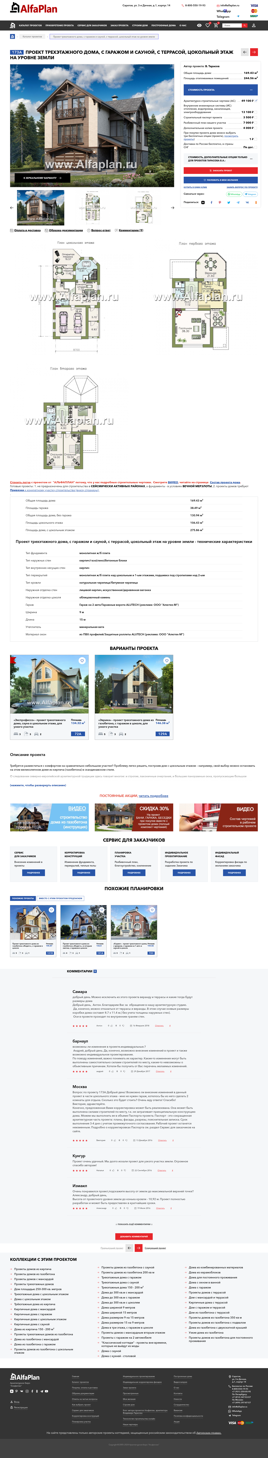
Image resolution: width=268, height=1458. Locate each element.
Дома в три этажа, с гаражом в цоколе (127, 1327)
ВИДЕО (173, 482)
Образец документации (66, 230)
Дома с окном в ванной (204, 1282)
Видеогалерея (180, 1382)
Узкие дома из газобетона (206, 1332)
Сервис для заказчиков (92, 25)
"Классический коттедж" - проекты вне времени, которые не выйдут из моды (134, 1344)
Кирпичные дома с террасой (208, 1302)
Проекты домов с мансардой (33, 1279)
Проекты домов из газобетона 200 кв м (127, 1272)
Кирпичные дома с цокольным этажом (40, 1319)
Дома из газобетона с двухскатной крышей (218, 1327)
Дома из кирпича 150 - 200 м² (34, 1329)
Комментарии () (131, 230)
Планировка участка (81, 1421)
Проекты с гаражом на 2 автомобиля (126, 1337)
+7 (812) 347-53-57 (241, 1397)
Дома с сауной (111, 1351)
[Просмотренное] (199, 25)
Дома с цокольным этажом (32, 1299)
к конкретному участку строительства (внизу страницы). (54, 490)
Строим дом (140, 25)
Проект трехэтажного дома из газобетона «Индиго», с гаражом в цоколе (27, 946)
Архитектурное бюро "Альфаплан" (20, 1384)
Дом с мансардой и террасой (208, 1297)
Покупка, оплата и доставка (85, 1387)
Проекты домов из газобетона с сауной (127, 1267)
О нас (183, 25)
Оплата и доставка (27, 230)
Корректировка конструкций (85, 1416)
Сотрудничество (181, 1404)
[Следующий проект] (139, 1248)
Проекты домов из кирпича (32, 1269)
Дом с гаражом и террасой (207, 1307)
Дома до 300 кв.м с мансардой (122, 1292)
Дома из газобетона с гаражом (35, 1344)
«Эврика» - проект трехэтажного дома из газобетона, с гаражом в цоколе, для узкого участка (126, 723)
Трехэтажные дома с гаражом (121, 1277)
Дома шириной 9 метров (118, 1307)
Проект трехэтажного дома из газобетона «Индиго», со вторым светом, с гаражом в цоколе (77, 946)
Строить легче (20, 482)
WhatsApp (235, 194)
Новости (178, 1399)
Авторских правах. (208, 1432)
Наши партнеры (130, 1424)
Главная (75, 1376)
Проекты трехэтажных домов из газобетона (43, 1334)
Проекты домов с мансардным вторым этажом (133, 1332)
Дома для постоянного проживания (213, 1277)
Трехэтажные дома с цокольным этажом (41, 1294)
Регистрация (21, 1407)
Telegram (251, 194)
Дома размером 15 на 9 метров (122, 1322)
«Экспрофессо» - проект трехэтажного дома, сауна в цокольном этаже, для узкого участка (40, 723)
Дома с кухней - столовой (118, 1356)
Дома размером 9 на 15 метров (122, 1317)
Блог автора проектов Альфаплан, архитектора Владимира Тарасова (145, 1411)
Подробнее (27, 706)
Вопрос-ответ (101, 230)
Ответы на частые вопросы (84, 1399)
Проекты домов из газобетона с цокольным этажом (43, 1351)
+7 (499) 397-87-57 (241, 1402)
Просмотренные (130, 1393)
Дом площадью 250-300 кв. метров (38, 1289)
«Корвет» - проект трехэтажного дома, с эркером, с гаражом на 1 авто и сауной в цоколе (130, 946)
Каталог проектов (30, 25)
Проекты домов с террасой (207, 1292)
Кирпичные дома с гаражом (33, 1314)
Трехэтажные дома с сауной (120, 1282)
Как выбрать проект (81, 1404)
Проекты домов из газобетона (34, 1274)
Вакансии (178, 1410)
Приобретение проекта (60, 25)
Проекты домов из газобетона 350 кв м (215, 1317)
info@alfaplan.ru (229, 5)
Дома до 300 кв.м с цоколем (120, 1302)
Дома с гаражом (200, 1287)
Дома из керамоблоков (205, 1272)
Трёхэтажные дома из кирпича (34, 1304)
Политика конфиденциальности (188, 1416)
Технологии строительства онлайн (139, 1418)
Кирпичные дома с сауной (32, 1324)
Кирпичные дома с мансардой (34, 1309)
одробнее (160, 796)
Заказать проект (222, 170)
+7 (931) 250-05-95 (241, 1391)
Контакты (178, 1393)
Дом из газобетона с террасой (209, 1312)
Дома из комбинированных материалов (216, 1267)
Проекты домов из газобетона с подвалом (217, 1322)
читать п (145, 796)
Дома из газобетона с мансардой (36, 1339)
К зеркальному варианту (40, 178)
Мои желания (129, 1399)
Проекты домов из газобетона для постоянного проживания (221, 1339)
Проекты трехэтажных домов (34, 1284)
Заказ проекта (119, 25)
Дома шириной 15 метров (119, 1312)
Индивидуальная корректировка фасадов (142, 1382)
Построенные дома (163, 25)
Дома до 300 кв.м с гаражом (120, 1297)
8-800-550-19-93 (195, 5)
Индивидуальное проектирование (139, 1376)
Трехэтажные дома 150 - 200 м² (122, 1287)
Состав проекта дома (225, 482)
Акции (177, 1421)
